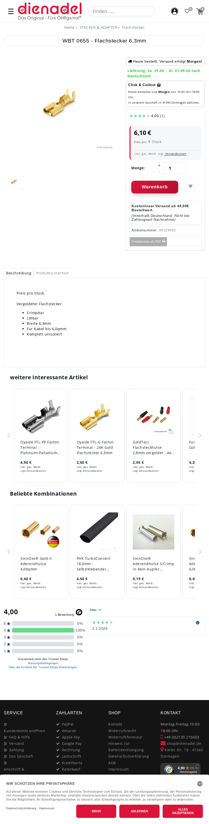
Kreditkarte (72, 762)
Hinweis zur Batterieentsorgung (126, 746)
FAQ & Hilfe (19, 737)
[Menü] (197, 766)
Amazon (69, 730)
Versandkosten (175, 154)
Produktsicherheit (52, 273)
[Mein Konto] (174, 11)
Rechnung (71, 749)
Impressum (118, 769)
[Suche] (158, 11)
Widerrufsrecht (122, 730)
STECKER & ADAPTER (98, 27)
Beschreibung (18, 273)
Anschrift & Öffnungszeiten (18, 772)
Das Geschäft (21, 756)
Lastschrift (71, 756)
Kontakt (115, 724)
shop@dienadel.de (183, 743)
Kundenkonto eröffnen (24, 730)
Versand (16, 743)
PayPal (68, 724)
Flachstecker (133, 27)
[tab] (19, 273)
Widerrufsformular (125, 737)
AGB (112, 762)
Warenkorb (155, 186)
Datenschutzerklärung (128, 756)
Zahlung (16, 749)
